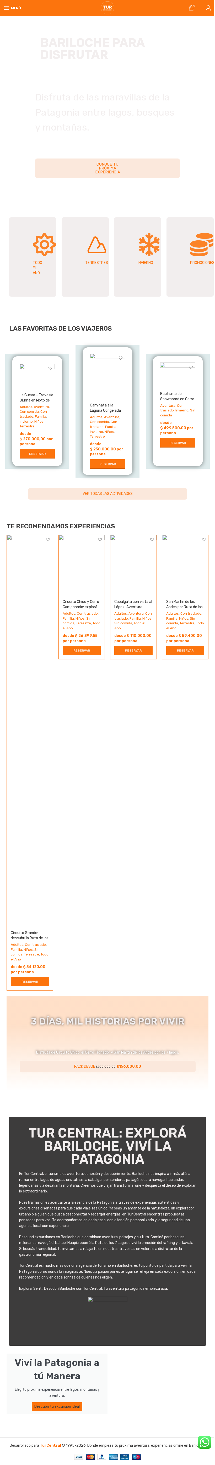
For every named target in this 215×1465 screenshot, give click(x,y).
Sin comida (123, 623)
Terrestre (27, 426)
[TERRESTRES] (97, 244)
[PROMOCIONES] (201, 244)
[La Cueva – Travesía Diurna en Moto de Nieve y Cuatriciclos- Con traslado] (37, 377)
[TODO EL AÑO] (44, 244)
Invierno (26, 421)
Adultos (26, 407)
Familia (40, 416)
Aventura (41, 407)
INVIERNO (145, 263)
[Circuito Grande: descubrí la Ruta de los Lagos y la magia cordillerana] (30, 731)
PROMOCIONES (202, 263)
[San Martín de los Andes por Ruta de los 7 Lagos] (185, 565)
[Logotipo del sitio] (107, 7)
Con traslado (35, 945)
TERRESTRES (96, 263)
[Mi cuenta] (208, 8)
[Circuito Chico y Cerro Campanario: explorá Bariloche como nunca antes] (82, 565)
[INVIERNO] (149, 244)
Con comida (29, 412)
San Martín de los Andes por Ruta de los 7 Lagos (184, 606)
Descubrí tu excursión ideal (57, 1406)
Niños (39, 421)
